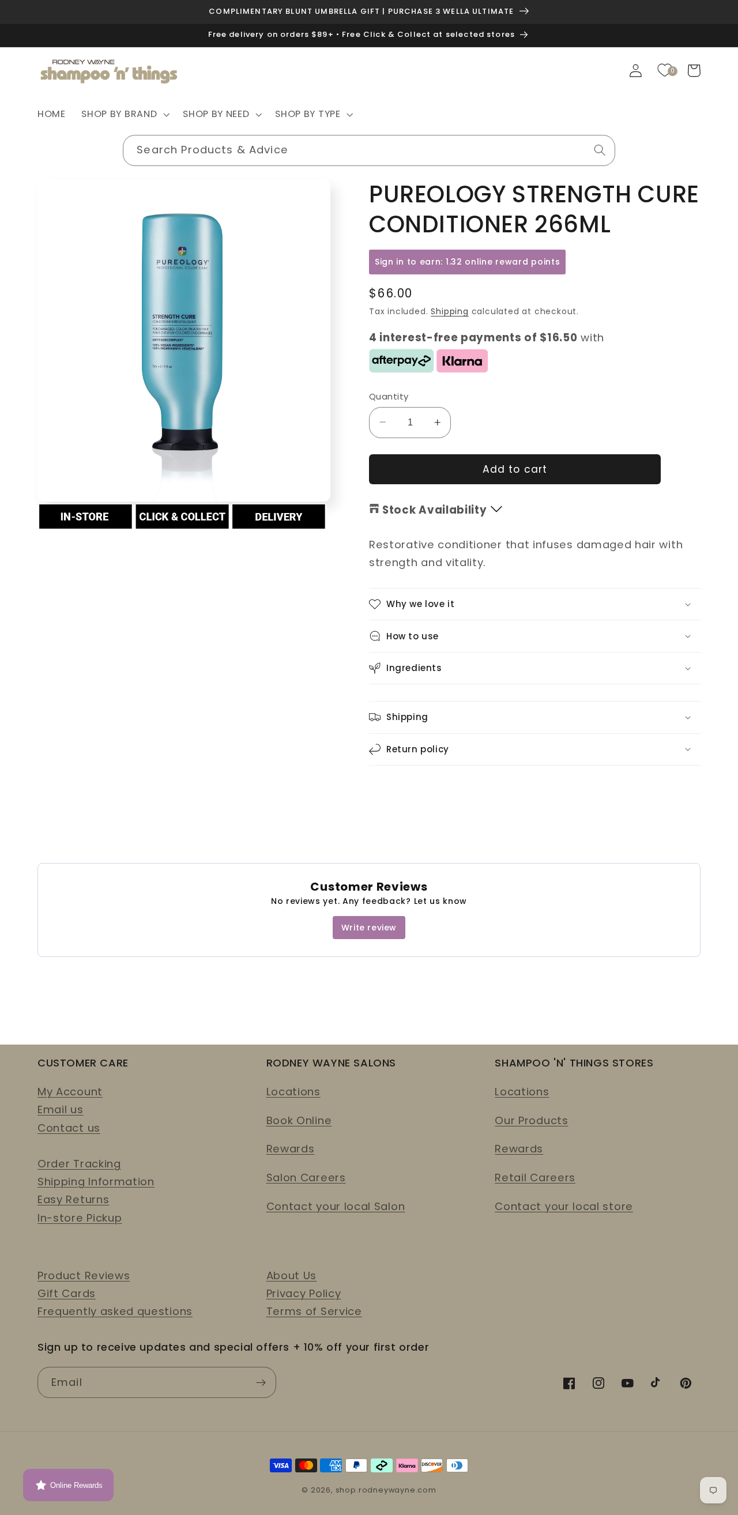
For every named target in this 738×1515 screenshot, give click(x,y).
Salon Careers (306, 1177)
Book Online (299, 1120)
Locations (293, 1091)
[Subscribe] (261, 1382)
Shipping (449, 311)
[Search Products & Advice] (600, 150)
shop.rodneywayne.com (386, 1490)
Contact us (68, 1128)
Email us (60, 1109)
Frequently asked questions (115, 1311)
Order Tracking (79, 1163)
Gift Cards (66, 1293)
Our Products (531, 1120)
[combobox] (368, 150)
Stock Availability (434, 510)
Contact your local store (564, 1206)
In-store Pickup (79, 1218)
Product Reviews (83, 1275)
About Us (291, 1275)
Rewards (290, 1148)
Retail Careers (535, 1177)
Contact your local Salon (335, 1206)
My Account (70, 1091)
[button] (124, 115)
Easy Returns (73, 1199)
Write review (369, 927)
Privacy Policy (303, 1293)
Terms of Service (314, 1311)
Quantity (389, 396)
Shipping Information (96, 1181)
